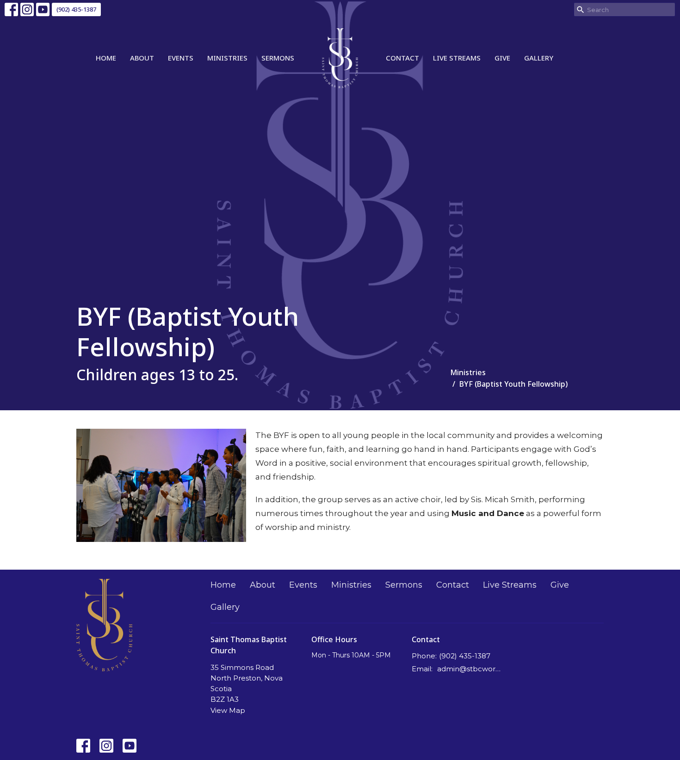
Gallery (538, 57)
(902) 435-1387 (76, 9)
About (142, 57)
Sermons (277, 57)
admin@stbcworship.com (470, 668)
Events (180, 57)
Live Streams (457, 57)
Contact (402, 57)
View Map (227, 710)
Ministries (227, 57)
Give (502, 57)
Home (106, 57)
